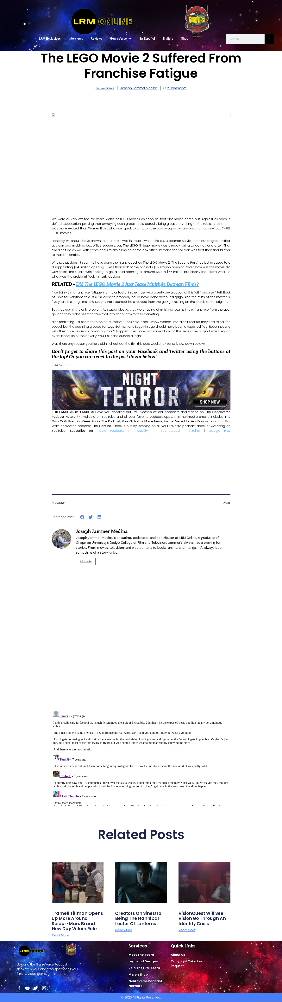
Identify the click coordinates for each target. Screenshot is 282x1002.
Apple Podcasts (110, 430)
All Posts (86, 561)
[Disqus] (141, 652)
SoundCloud (170, 430)
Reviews (96, 38)
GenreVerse (118, 38)
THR (67, 365)
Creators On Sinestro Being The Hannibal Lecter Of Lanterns (138, 918)
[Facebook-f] (19, 988)
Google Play (219, 430)
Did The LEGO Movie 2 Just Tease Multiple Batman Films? (137, 284)
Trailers (168, 38)
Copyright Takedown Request (187, 963)
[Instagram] (44, 988)
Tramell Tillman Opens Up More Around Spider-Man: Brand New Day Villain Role (77, 921)
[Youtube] (27, 988)
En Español (147, 38)
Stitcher (194, 430)
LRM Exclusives (50, 38)
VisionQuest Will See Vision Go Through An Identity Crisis (202, 918)
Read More (60, 935)
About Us (178, 955)
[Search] (269, 39)
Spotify (142, 430)
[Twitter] (36, 988)
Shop (184, 38)
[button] (82, 517)
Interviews (75, 38)
